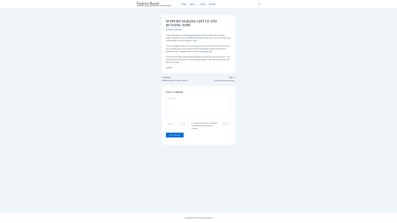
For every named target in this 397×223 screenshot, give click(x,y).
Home (184, 4)
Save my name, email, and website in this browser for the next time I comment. (204, 125)
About (192, 4)
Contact (203, 4)
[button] (195, 4)
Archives (212, 4)
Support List (206, 51)
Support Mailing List (195, 35)
